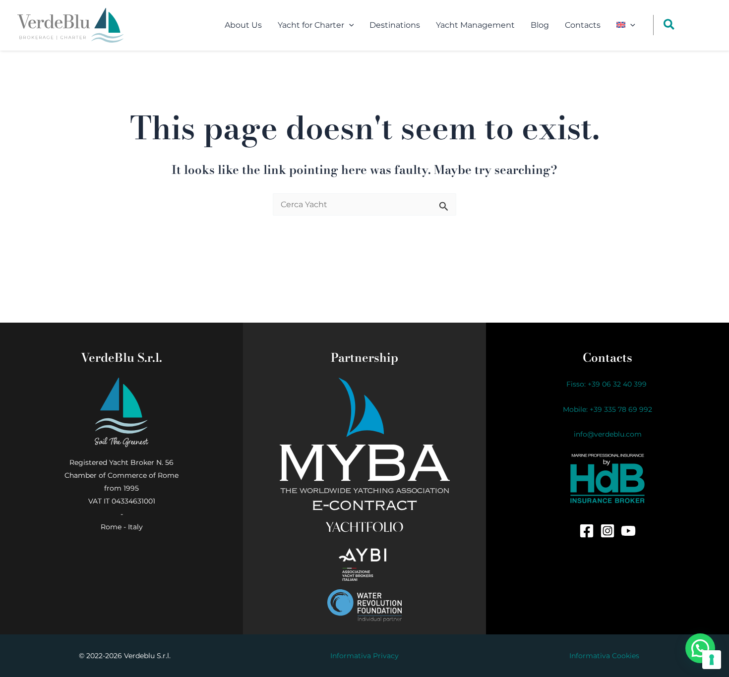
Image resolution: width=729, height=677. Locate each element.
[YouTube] (628, 530)
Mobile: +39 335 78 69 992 (607, 409)
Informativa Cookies (604, 655)
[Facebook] (586, 530)
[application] (349, 25)
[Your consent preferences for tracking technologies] (711, 659)
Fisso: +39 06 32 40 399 (607, 384)
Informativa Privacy (364, 655)
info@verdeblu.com (608, 434)
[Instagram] (607, 530)
